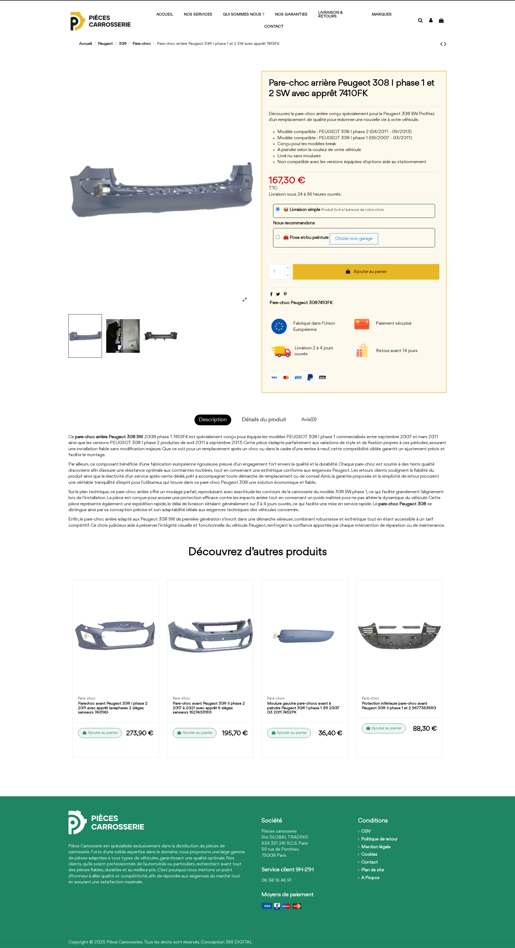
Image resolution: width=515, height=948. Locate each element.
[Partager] (271, 294)
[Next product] (445, 44)
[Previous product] (442, 44)
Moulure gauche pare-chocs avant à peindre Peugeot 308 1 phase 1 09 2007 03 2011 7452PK (303, 708)
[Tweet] (278, 294)
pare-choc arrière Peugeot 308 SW (109, 437)
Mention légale (376, 847)
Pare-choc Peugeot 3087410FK (301, 303)
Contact (369, 862)
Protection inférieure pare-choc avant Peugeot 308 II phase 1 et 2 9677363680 (399, 706)
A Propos (370, 878)
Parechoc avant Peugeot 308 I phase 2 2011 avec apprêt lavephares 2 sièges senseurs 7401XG (113, 708)
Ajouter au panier (370, 271)
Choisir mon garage (354, 238)
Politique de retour (379, 839)
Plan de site (372, 870)
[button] (381, 15)
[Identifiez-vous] (431, 21)
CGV (366, 831)
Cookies (369, 854)
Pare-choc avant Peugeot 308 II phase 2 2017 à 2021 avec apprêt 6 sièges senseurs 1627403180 (209, 708)
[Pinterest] (285, 294)
